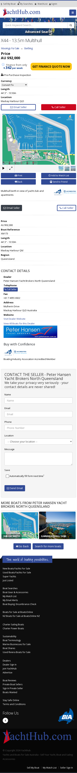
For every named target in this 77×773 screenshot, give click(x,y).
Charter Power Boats (13, 628)
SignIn (49, 4)
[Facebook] (5, 720)
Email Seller (20, 107)
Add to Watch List (60, 175)
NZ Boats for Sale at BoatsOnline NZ (21, 616)
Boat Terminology (12, 640)
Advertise (7, 672)
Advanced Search (38, 32)
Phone (8, 421)
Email (7, 408)
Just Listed (8, 580)
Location (9, 435)
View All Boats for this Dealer (19, 323)
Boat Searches (10, 588)
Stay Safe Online (11, 700)
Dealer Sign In (9, 664)
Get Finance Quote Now (51, 67)
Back (19, 181)
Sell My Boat (9, 3)
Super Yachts (9, 576)
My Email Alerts (10, 600)
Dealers (7, 660)
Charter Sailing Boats (13, 624)
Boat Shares (9, 648)
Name (7, 394)
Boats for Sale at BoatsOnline (18, 612)
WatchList (42, 3)
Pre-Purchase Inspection (17, 75)
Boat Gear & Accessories (15, 592)
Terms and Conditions (14, 704)
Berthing (28, 48)
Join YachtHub (10, 668)
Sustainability (9, 636)
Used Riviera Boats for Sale (16, 652)
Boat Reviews (9, 680)
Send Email (16, 488)
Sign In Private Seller (13, 688)
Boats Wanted (10, 692)
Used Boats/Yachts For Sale (17, 572)
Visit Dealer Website (14, 318)
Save (7, 470)
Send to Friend (60, 181)
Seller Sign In (66, 767)
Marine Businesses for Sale (17, 644)
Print (19, 175)
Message (9, 449)
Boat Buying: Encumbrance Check (19, 604)
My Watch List (9, 596)
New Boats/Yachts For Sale (16, 568)
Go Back (23, 546)
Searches (26, 3)
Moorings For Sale (10, 48)
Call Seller (60, 107)
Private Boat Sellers (13, 684)
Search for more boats (48, 546)
